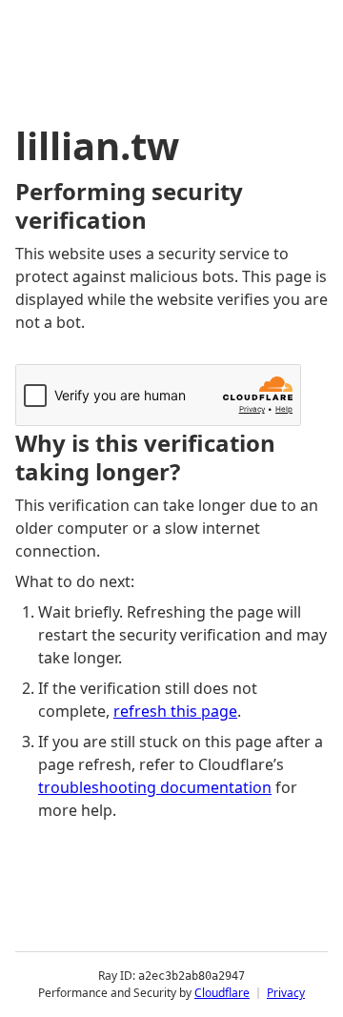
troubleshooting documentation (155, 787)
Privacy (286, 993)
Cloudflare (222, 993)
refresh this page (175, 711)
